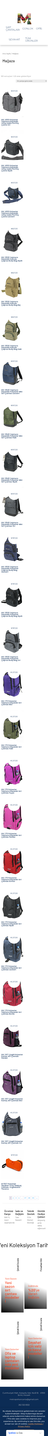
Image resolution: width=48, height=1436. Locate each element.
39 (33, 1198)
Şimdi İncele (17, 1264)
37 (25, 1198)
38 (29, 1198)
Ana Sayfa (6, 54)
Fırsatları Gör (40, 1264)
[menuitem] (13, 28)
